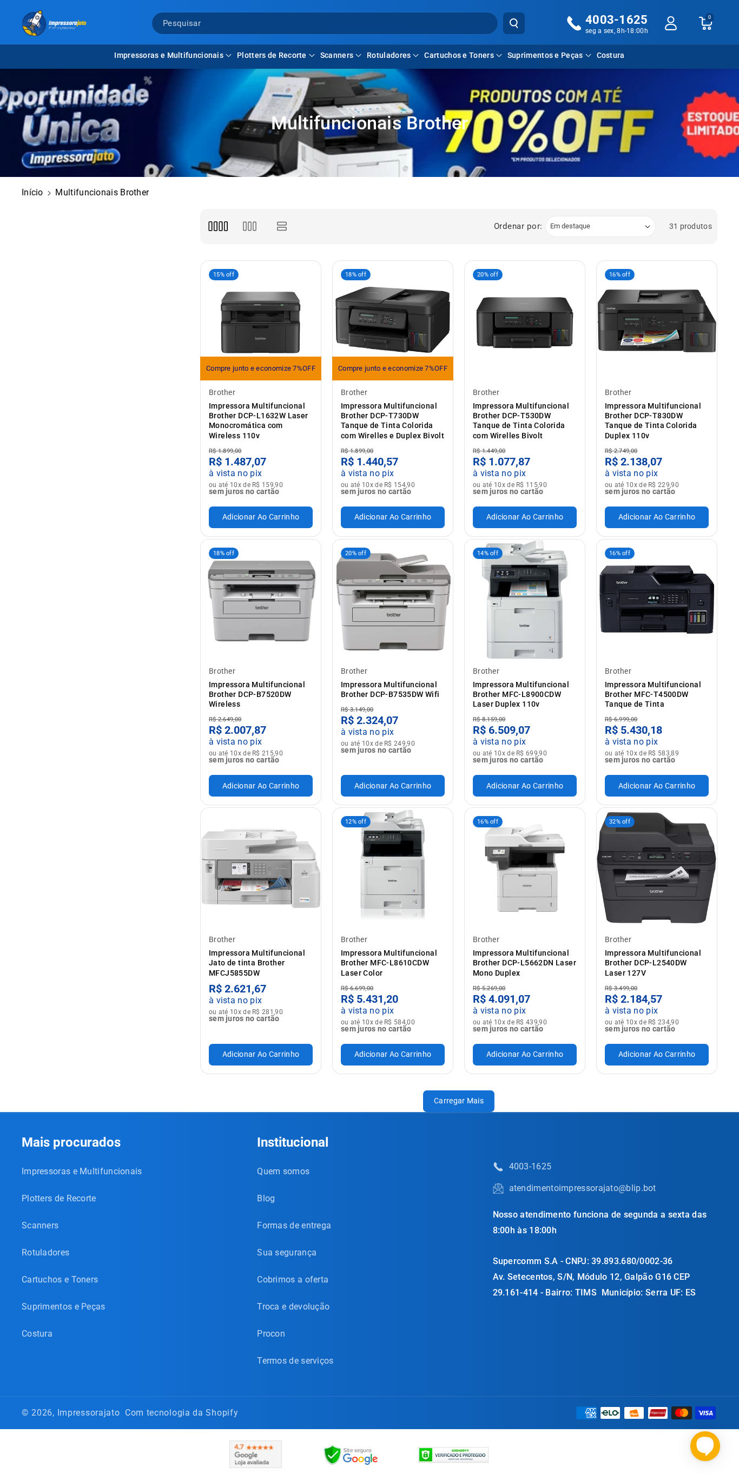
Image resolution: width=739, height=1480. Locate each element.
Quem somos (283, 1171)
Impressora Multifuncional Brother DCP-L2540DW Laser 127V (653, 963)
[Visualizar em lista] (282, 226)
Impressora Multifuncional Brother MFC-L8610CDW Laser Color (389, 963)
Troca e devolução (293, 1306)
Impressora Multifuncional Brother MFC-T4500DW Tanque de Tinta (653, 694)
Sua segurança (286, 1252)
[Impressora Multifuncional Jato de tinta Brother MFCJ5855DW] (261, 868)
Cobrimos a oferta (292, 1279)
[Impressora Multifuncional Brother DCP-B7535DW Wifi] (393, 600)
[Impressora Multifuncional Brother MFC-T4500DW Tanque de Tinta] (657, 600)
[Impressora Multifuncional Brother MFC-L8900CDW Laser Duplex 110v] (525, 600)
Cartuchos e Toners (458, 55)
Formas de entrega (294, 1225)
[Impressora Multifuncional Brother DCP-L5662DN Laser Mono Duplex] (525, 868)
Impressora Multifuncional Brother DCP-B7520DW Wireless (257, 694)
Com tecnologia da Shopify (182, 1412)
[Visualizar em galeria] (249, 226)
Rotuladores (389, 55)
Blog (266, 1198)
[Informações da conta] (671, 23)
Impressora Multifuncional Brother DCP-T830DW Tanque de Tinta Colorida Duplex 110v (653, 421)
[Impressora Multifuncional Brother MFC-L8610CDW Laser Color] (393, 868)
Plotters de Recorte (272, 55)
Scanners (336, 55)
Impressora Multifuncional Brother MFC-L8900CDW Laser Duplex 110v (521, 694)
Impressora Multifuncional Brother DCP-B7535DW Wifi (390, 689)
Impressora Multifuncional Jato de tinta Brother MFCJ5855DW (257, 963)
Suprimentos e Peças (545, 55)
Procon (271, 1333)
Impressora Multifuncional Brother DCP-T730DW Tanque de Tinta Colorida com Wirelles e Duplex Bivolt (392, 421)
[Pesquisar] (514, 23)
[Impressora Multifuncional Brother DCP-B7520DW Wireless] (261, 600)
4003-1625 (530, 1166)
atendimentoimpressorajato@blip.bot (582, 1188)
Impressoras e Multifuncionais (168, 55)
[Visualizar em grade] (218, 226)
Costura (37, 1333)
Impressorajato (88, 1412)
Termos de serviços (295, 1361)
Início (32, 192)
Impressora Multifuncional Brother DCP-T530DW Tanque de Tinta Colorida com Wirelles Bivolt (521, 421)
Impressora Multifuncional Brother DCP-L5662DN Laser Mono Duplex (524, 963)
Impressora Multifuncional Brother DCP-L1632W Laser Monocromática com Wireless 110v (258, 421)
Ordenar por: (518, 226)
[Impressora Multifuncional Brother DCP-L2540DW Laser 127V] (657, 868)
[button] (173, 55)
